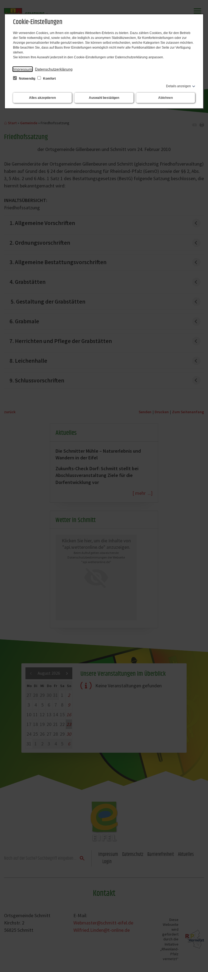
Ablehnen (165, 98)
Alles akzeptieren (42, 98)
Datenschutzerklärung (54, 69)
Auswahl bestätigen (104, 98)
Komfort (49, 78)
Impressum (22, 69)
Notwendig (27, 78)
